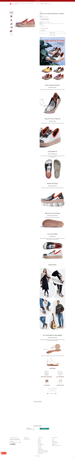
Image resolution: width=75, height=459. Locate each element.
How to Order (39, 445)
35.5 (41, 23)
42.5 (43, 25)
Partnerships (53, 444)
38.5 (53, 23)
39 (55, 23)
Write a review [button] (44, 428)
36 (43, 23)
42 (40, 25)
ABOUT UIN (16, 4)
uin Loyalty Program (40, 453)
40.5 (60, 23)
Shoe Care (39, 441)
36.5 (46, 23)
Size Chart (39, 440)
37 (48, 23)
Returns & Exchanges (41, 444)
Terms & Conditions (40, 449)
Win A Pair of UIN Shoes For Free (56, 445)
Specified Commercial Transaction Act (43, 450)
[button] (46, 3)
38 (50, 23)
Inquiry (53, 440)
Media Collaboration (54, 441)
